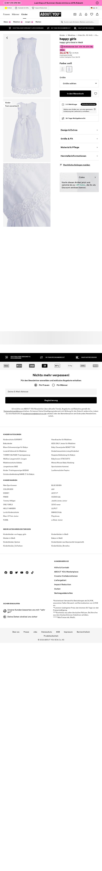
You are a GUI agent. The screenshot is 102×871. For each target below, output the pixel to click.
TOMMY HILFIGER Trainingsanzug (16, 455)
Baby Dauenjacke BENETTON (63, 447)
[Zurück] (7, 38)
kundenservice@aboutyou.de (34, 414)
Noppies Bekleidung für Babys (63, 455)
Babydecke (7, 443)
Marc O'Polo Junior (10, 516)
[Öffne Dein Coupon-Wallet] (74, 14)
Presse (26, 632)
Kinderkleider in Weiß (59, 534)
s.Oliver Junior (57, 520)
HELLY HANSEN (9, 508)
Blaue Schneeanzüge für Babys (15, 447)
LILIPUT (54, 508)
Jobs (35, 632)
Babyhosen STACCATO (60, 459)
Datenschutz (46, 632)
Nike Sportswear (10, 485)
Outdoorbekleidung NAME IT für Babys (18, 474)
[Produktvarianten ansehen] (62, 69)
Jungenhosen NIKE (10, 466)
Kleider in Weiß (9, 538)
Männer (15, 14)
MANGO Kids (56, 512)
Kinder (24, 14)
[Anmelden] (80, 14)
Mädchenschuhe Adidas (12, 463)
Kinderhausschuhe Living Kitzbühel (65, 451)
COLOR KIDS (8, 489)
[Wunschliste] (91, 14)
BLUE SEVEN (56, 485)
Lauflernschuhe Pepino (60, 470)
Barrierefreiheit (83, 632)
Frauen (6, 14)
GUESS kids (56, 497)
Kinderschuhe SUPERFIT (12, 440)
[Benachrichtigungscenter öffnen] (86, 14)
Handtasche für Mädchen (61, 440)
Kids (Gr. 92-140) (85, 35)
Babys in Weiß (57, 538)
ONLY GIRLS (8, 505)
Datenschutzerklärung (13, 411)
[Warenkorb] (97, 14)
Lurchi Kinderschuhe (11, 512)
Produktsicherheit (51, 636)
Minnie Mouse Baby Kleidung (62, 463)
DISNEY (6, 493)
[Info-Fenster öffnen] (97, 3)
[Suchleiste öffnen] (61, 22)
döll (52, 489)
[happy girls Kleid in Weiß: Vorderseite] (26, 66)
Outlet (9, 8)
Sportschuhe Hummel (60, 466)
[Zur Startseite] (18, 563)
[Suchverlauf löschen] (96, 22)
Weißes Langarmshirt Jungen (15, 459)
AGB (58, 632)
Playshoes (55, 516)
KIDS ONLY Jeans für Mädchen (63, 443)
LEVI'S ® (54, 493)
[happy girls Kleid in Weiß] (26, 195)
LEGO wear (56, 505)
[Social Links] (5, 572)
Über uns (15, 632)
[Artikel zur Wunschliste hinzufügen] (95, 93)
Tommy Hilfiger (9, 501)
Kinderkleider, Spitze (11, 542)
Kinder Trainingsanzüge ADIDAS (16, 470)
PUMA (5, 520)
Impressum (68, 632)
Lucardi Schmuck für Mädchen (15, 451)
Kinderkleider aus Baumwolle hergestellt (67, 542)
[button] (79, 83)
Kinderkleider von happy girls (14, 534)
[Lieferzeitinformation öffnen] (94, 109)
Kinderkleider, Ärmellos (60, 546)
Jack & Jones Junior (59, 501)
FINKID (5, 497)
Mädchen (72, 35)
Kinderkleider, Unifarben (13, 546)
